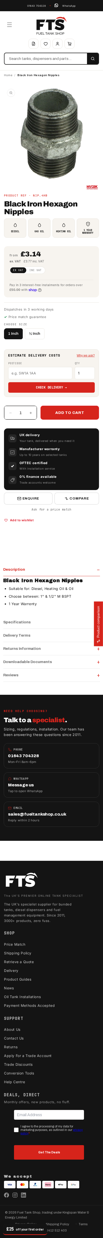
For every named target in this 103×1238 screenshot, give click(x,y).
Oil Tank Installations (22, 997)
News (9, 988)
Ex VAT (18, 270)
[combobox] (45, 58)
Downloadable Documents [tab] (27, 662)
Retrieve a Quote (19, 962)
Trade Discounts (18, 1064)
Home (8, 75)
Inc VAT (36, 270)
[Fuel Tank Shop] (21, 880)
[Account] (57, 44)
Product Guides (17, 979)
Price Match (15, 944)
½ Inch (34, 334)
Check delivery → (51, 387)
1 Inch (13, 334)
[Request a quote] (33, 44)
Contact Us (14, 1038)
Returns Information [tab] (22, 649)
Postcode (15, 363)
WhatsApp (69, 5)
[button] (9, 24)
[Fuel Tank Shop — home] (51, 26)
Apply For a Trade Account (28, 1056)
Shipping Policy (18, 953)
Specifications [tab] (17, 622)
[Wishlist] (45, 44)
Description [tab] (14, 569)
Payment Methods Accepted (29, 1005)
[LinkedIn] (23, 1195)
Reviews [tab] (10, 675)
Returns (11, 1047)
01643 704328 (36, 5)
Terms (83, 1224)
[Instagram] (15, 1195)
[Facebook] (6, 1195)
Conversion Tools (19, 1073)
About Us (12, 1029)
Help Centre (14, 1082)
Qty (77, 363)
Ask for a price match (52, 510)
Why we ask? (86, 355)
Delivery (11, 970)
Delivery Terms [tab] (16, 635)
